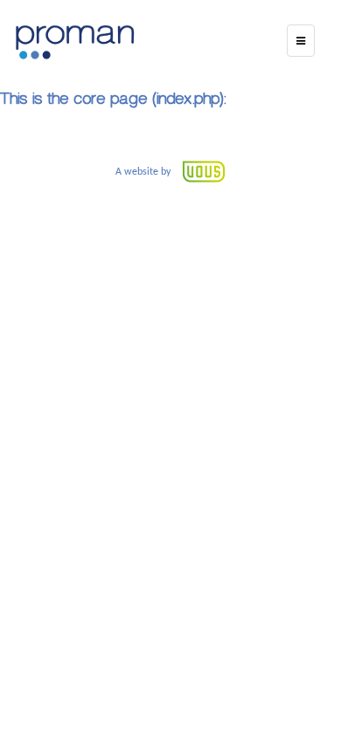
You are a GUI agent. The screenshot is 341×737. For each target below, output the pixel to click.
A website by (144, 172)
